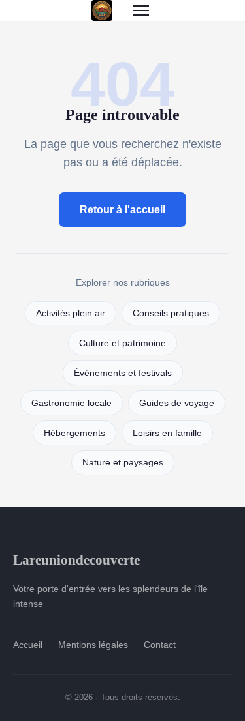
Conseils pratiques (171, 313)
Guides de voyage (176, 403)
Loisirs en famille (167, 433)
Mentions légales (93, 645)
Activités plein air (70, 313)
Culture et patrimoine (122, 343)
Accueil (27, 645)
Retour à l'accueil (122, 209)
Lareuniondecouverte (76, 559)
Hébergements (74, 433)
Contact (160, 645)
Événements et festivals (123, 373)
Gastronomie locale (71, 403)
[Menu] (141, 10)
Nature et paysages (122, 462)
